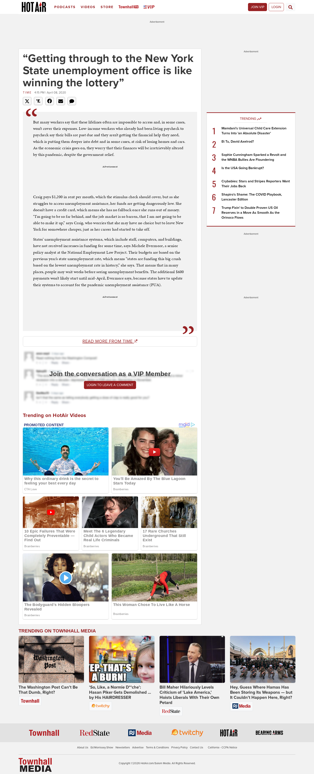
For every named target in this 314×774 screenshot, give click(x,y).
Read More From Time (108, 341)
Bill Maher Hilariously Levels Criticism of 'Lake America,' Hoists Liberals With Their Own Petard (189, 695)
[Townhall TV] (129, 7)
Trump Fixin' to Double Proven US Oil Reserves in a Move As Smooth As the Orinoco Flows (251, 213)
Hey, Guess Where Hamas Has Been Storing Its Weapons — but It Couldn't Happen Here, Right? (261, 692)
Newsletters (123, 747)
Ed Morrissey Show (102, 747)
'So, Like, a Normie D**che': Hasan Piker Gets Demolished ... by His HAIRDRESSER (120, 692)
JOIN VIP (257, 7)
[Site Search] (290, 7)
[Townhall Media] (35, 764)
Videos (88, 7)
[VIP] (150, 7)
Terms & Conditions (157, 747)
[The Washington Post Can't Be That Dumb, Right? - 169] (51, 659)
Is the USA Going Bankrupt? (243, 168)
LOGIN (276, 7)
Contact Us (196, 747)
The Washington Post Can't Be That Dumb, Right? (48, 690)
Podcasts (65, 7)
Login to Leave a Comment (110, 385)
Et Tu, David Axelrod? (238, 141)
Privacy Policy (179, 747)
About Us (82, 747)
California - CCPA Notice (222, 747)
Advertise (138, 747)
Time (28, 92)
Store (107, 7)
